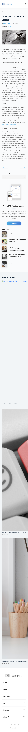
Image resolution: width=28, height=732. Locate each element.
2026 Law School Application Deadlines (16, 232)
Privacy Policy (17, 725)
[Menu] (25, 4)
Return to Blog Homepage (9, 11)
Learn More (14, 223)
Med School (7, 696)
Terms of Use (10, 725)
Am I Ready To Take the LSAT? (9, 404)
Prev (5, 167)
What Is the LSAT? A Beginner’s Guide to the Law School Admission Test (17, 256)
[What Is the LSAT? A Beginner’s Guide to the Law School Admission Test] (4, 256)
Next (23, 167)
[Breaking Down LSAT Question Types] (4, 264)
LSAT (5, 682)
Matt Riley (10, 26)
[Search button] (24, 177)
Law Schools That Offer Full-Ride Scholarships (17, 240)
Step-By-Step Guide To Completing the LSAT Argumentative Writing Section (16, 248)
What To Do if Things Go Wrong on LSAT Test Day (14, 532)
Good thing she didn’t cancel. (9, 124)
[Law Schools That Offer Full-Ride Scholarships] (4, 241)
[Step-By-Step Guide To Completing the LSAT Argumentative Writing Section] (4, 249)
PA (4, 703)
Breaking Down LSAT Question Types (16, 262)
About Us (6, 717)
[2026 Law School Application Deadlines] (4, 234)
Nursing (6, 710)
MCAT (5, 689)
